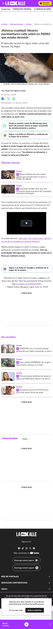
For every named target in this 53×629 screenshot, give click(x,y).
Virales (29, 24)
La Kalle (4, 24)
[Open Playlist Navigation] (50, 624)
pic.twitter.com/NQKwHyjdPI (28, 284)
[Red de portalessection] (49, 576)
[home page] (26, 534)
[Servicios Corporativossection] (49, 583)
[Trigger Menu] (3, 3)
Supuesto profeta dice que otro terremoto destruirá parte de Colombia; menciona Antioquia (34, 191)
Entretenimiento (16, 24)
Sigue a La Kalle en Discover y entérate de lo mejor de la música (28, 135)
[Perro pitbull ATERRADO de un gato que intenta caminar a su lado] (8, 362)
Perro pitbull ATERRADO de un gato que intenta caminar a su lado (33, 363)
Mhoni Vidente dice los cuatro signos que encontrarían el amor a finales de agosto (31, 176)
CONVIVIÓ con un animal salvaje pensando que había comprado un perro (34, 349)
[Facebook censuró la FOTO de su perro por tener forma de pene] (8, 390)
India (25, 439)
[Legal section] (49, 589)
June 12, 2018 (41, 287)
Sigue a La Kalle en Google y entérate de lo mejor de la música (28, 268)
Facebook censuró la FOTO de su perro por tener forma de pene (32, 391)
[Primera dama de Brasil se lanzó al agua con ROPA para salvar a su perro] (8, 376)
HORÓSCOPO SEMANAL (22, 9)
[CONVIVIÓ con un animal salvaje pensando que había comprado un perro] (8, 349)
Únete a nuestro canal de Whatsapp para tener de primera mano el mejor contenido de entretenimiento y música (28, 125)
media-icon (26, 624)
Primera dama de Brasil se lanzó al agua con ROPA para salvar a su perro (33, 377)
